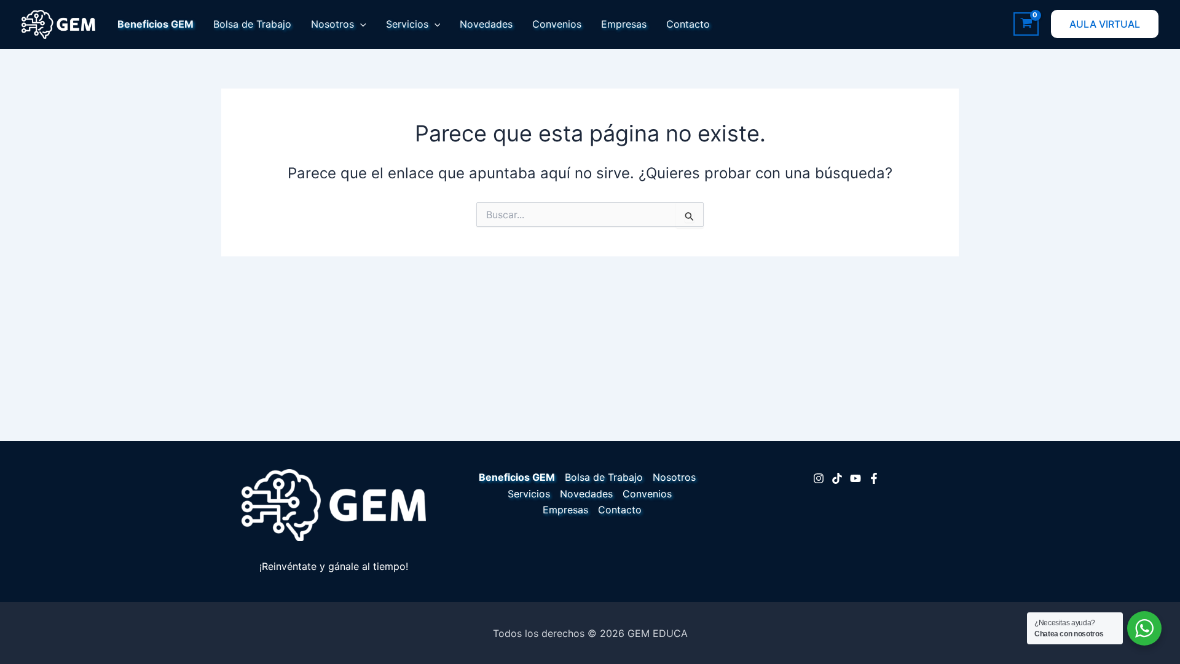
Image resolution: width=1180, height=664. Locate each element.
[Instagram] (818, 478)
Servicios (407, 24)
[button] (360, 24)
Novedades (486, 24)
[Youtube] (855, 478)
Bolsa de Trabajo (252, 24)
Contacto (688, 24)
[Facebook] (873, 478)
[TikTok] (837, 478)
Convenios (556, 24)
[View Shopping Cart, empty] (1026, 24)
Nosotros (332, 24)
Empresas (624, 24)
